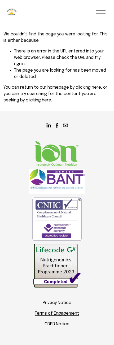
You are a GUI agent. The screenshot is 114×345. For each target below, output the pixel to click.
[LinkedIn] (48, 125)
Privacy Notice (57, 303)
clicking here (88, 87)
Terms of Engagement (57, 313)
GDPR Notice (57, 324)
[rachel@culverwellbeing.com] (65, 125)
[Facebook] (57, 125)
